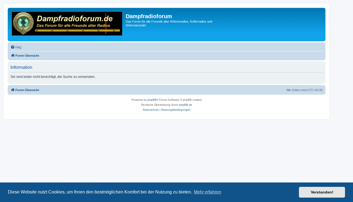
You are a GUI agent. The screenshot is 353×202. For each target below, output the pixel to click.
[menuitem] (16, 47)
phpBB (152, 99)
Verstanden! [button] (322, 192)
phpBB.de (185, 104)
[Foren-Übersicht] (67, 24)
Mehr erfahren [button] (207, 192)
